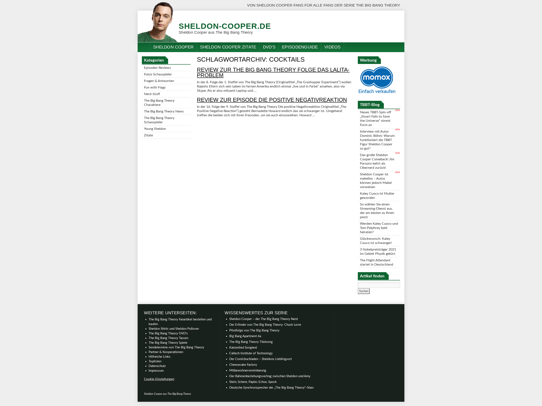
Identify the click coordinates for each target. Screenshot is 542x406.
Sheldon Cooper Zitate (228, 47)
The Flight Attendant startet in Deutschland (376, 262)
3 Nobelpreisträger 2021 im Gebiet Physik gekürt (378, 251)
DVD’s (269, 47)
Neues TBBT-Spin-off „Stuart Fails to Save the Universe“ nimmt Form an (375, 119)
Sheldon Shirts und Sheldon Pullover (174, 328)
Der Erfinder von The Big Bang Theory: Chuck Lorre (265, 324)
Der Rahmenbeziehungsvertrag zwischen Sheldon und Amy (269, 376)
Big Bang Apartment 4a (245, 336)
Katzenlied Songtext (243, 347)
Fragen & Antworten (159, 81)
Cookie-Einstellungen (159, 379)
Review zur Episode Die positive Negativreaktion (272, 100)
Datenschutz (157, 366)
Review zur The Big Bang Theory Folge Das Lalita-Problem (273, 72)
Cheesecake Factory (243, 364)
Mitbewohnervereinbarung (247, 370)
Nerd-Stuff (152, 94)
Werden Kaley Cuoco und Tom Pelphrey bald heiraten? (379, 228)
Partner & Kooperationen (166, 352)
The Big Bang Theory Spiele (168, 342)
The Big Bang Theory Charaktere (159, 103)
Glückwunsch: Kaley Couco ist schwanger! (376, 241)
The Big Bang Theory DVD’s (168, 333)
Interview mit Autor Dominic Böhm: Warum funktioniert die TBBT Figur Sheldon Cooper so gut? (377, 140)
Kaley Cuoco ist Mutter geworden (377, 196)
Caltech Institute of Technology (251, 353)
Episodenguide (300, 47)
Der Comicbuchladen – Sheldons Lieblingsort (260, 359)
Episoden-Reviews (157, 67)
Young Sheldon (155, 128)
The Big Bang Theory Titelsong (251, 342)
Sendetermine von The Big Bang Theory (176, 347)
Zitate (148, 135)
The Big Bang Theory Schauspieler (159, 120)
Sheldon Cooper (173, 47)
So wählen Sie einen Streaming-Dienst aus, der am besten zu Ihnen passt (377, 211)
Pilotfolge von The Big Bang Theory (254, 330)
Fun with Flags (155, 87)
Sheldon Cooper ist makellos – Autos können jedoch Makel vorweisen (376, 181)
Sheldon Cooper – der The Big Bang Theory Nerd (263, 319)
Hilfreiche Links (159, 356)
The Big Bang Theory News (164, 111)
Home (144, 47)
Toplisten (155, 361)
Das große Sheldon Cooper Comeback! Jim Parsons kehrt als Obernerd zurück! (377, 161)
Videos (332, 47)
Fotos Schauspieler (158, 74)
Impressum (156, 370)
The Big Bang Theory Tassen (168, 338)
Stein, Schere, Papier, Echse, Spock (253, 382)
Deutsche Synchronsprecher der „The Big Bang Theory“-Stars (271, 387)
